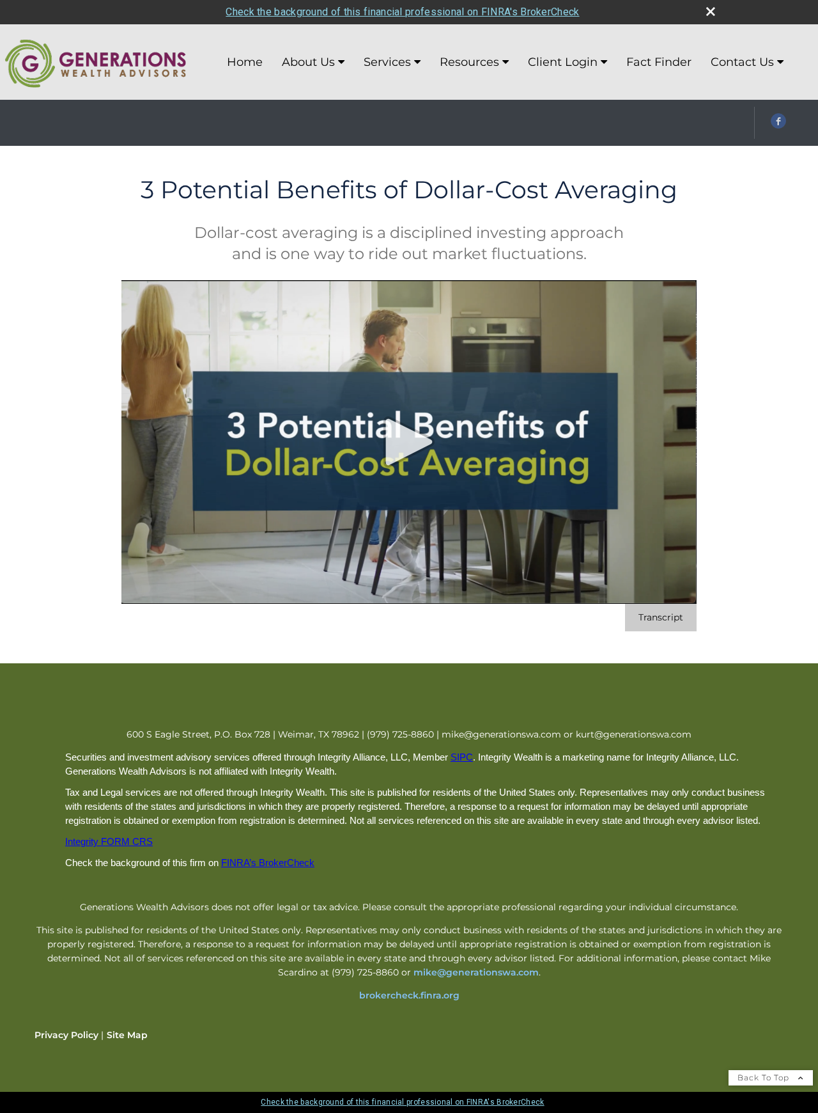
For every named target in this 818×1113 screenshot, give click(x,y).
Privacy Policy (66, 1035)
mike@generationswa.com (476, 972)
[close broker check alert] (711, 11)
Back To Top (764, 1077)
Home (245, 62)
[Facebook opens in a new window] (778, 125)
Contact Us (742, 62)
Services (387, 62)
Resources (469, 62)
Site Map (127, 1035)
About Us (308, 62)
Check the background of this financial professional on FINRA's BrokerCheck (402, 12)
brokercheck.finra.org (409, 995)
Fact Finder (658, 62)
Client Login (563, 62)
